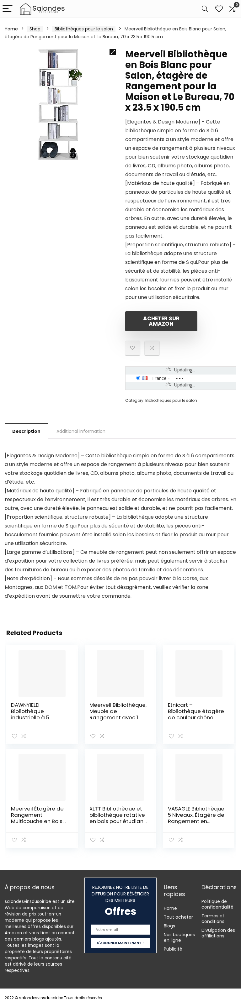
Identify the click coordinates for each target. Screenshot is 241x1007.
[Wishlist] (219, 9)
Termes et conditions (212, 919)
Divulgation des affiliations (218, 933)
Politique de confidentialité (217, 904)
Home (11, 29)
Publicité (173, 949)
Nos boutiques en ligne (179, 937)
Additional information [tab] (80, 431)
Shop (34, 29)
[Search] (204, 9)
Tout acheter (178, 917)
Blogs (169, 926)
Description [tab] (26, 431)
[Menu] (7, 9)
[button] (113, 52)
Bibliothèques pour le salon (84, 29)
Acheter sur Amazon (161, 321)
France (159, 378)
